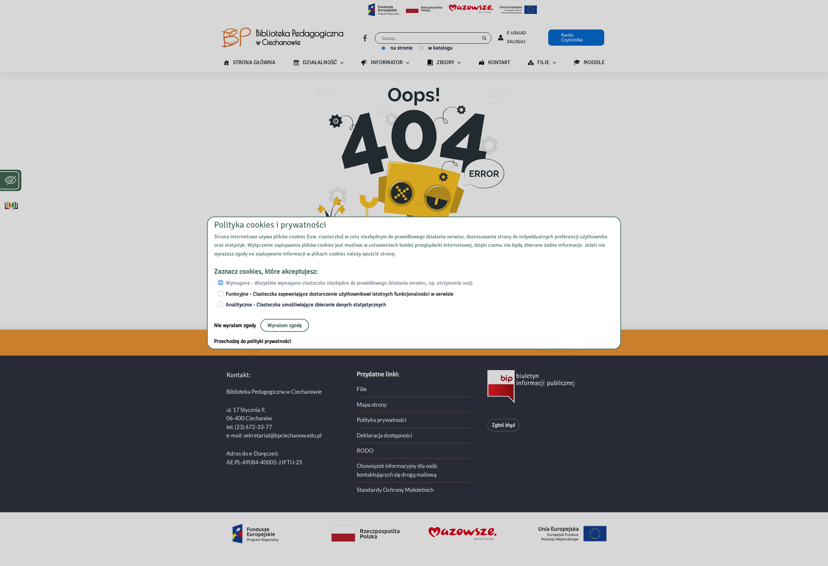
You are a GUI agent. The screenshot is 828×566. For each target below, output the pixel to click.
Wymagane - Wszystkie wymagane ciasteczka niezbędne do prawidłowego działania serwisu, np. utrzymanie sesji (349, 283)
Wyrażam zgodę (284, 325)
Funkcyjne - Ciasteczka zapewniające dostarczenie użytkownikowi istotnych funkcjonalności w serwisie (339, 294)
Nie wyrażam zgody (235, 325)
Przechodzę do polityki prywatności (252, 341)
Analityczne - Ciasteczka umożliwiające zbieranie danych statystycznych (306, 304)
